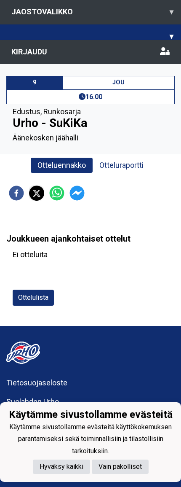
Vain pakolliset (120, 467)
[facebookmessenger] (77, 193)
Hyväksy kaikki (61, 467)
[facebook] (16, 193)
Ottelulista (33, 297)
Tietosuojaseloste (36, 382)
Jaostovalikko (92, 11)
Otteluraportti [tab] (121, 165)
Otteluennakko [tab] (61, 165)
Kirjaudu (29, 51)
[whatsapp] (56, 193)
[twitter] (36, 193)
